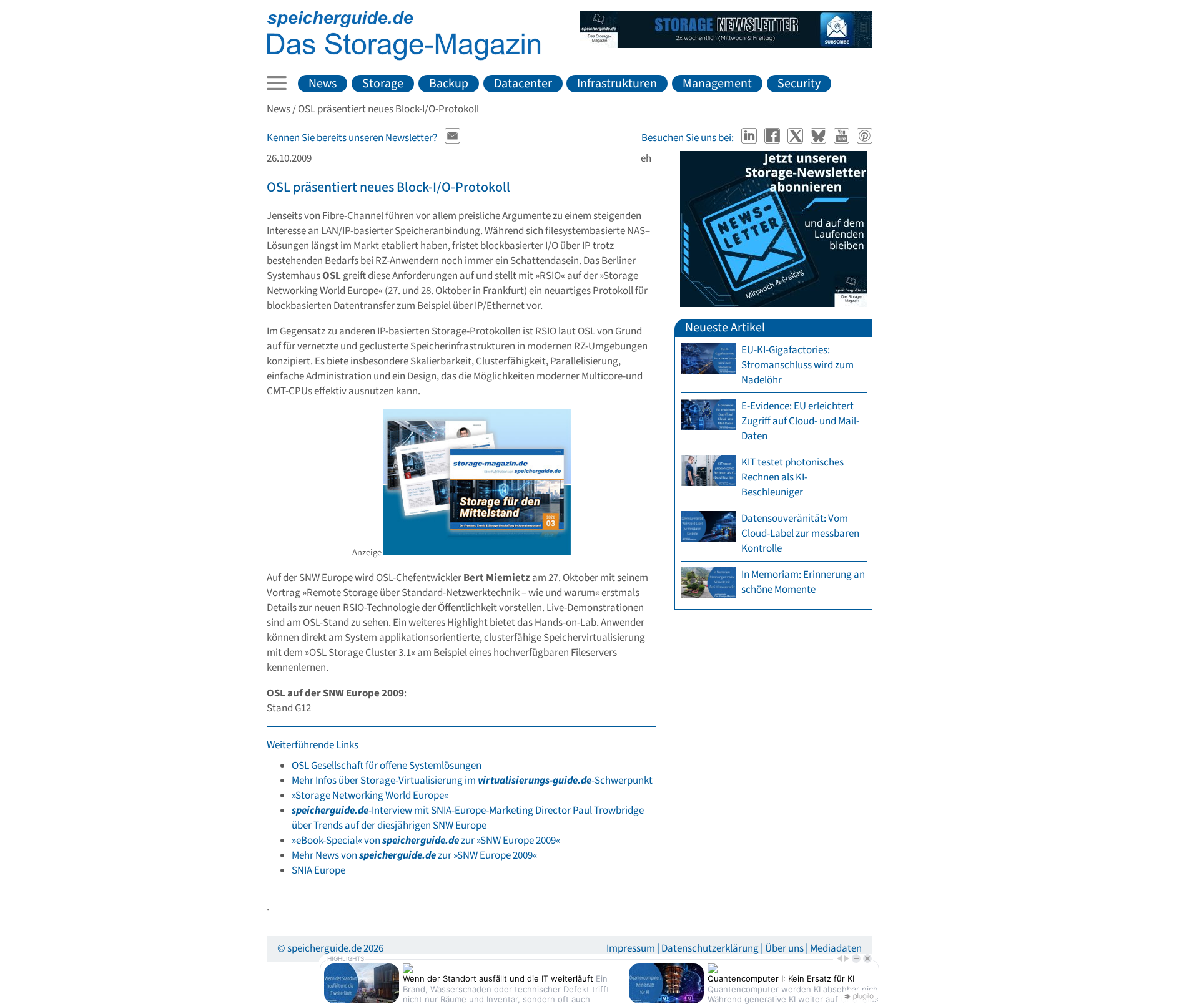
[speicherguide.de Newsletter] (453, 137)
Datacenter (523, 83)
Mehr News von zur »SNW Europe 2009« (414, 855)
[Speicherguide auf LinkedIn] (750, 137)
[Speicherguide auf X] (796, 137)
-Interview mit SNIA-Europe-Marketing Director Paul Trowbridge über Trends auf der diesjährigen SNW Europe (468, 818)
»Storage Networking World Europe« (370, 795)
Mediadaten (836, 948)
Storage (382, 83)
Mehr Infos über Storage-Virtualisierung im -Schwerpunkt (472, 780)
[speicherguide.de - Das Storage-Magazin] (404, 57)
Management (717, 83)
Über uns (784, 948)
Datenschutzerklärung (710, 948)
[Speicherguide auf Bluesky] (820, 137)
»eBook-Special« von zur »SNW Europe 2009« (426, 840)
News (322, 83)
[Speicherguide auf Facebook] (773, 137)
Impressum (630, 948)
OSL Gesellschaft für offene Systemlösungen (386, 765)
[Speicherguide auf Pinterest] (865, 137)
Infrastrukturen (617, 83)
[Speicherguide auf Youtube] (843, 137)
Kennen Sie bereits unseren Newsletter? (352, 137)
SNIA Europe (318, 870)
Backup (448, 83)
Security (799, 83)
